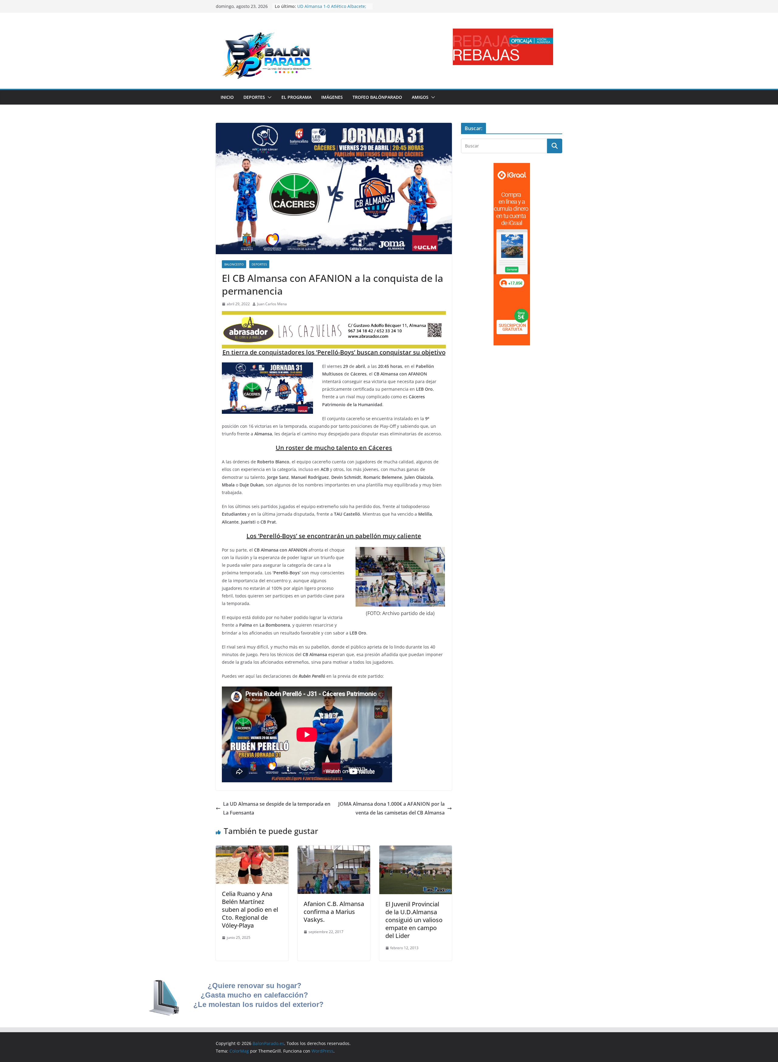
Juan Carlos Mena (272, 303)
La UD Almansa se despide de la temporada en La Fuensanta (276, 808)
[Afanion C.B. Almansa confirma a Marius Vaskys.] (334, 849)
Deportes (254, 97)
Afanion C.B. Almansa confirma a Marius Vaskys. (334, 912)
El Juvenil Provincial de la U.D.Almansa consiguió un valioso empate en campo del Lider (413, 920)
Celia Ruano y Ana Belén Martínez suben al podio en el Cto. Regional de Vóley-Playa (250, 909)
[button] (268, 97)
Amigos (420, 97)
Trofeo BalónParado (377, 97)
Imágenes (332, 97)
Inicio (227, 97)
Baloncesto (234, 264)
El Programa (296, 97)
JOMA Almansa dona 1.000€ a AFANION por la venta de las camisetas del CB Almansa (391, 808)
